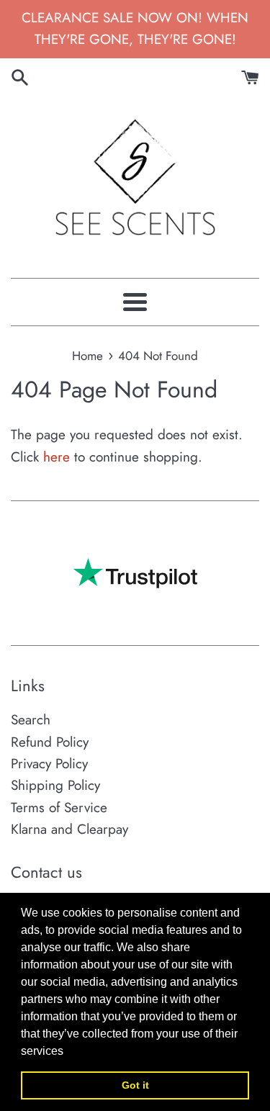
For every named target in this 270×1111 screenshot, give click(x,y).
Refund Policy (50, 742)
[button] (68, 1052)
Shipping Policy (55, 785)
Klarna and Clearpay (69, 829)
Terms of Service (59, 807)
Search (30, 719)
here (56, 457)
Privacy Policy (49, 763)
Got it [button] (135, 1085)
